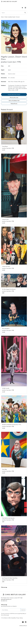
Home (2, 17)
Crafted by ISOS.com (23, 625)
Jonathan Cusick (12, 17)
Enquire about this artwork (14, 94)
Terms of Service (4, 615)
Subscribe (23, 609)
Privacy (17, 617)
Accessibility (13, 617)
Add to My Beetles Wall (14, 100)
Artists (6, 17)
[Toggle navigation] (25, 8)
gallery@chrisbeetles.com (6, 599)
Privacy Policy (22, 613)
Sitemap (21, 617)
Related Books (14, 103)
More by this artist (14, 97)
